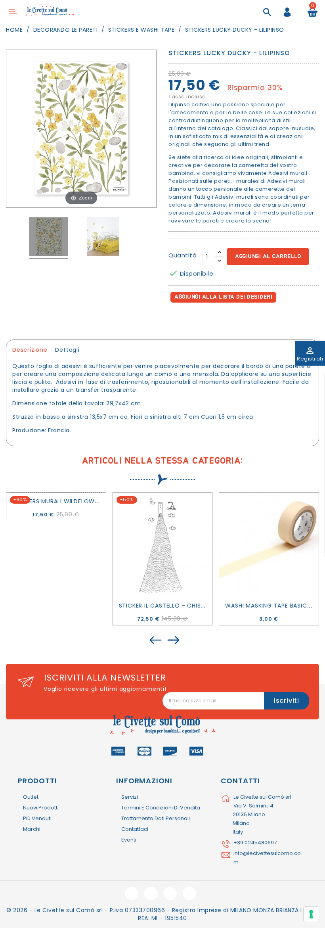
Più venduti (37, 818)
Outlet (30, 797)
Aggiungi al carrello (268, 256)
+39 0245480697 (255, 842)
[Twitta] (193, 320)
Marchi (31, 829)
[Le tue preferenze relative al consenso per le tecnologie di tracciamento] (311, 914)
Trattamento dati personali (155, 818)
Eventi (128, 840)
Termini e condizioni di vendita (160, 807)
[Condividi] (176, 320)
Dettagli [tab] (67, 350)
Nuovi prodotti (41, 807)
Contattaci (134, 829)
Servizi (129, 797)
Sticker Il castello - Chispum (166, 606)
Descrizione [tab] (30, 350)
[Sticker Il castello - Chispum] (162, 545)
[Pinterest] (210, 320)
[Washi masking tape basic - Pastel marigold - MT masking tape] (269, 545)
